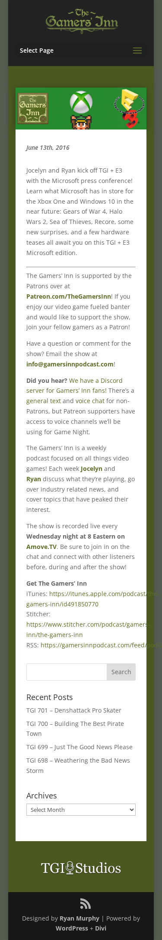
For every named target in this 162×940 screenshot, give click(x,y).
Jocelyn (91, 468)
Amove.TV (41, 547)
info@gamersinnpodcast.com (70, 364)
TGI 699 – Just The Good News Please (79, 747)
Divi (100, 928)
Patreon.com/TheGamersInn (68, 296)
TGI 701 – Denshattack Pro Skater (73, 710)
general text (43, 401)
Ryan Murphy (79, 918)
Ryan (33, 479)
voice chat (90, 401)
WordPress (72, 928)
